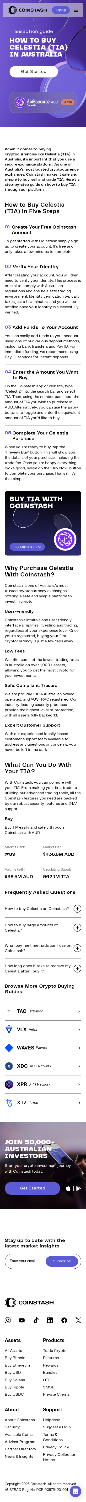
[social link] (8, 1320)
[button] (43, 909)
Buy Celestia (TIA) (27, 547)
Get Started (34, 72)
